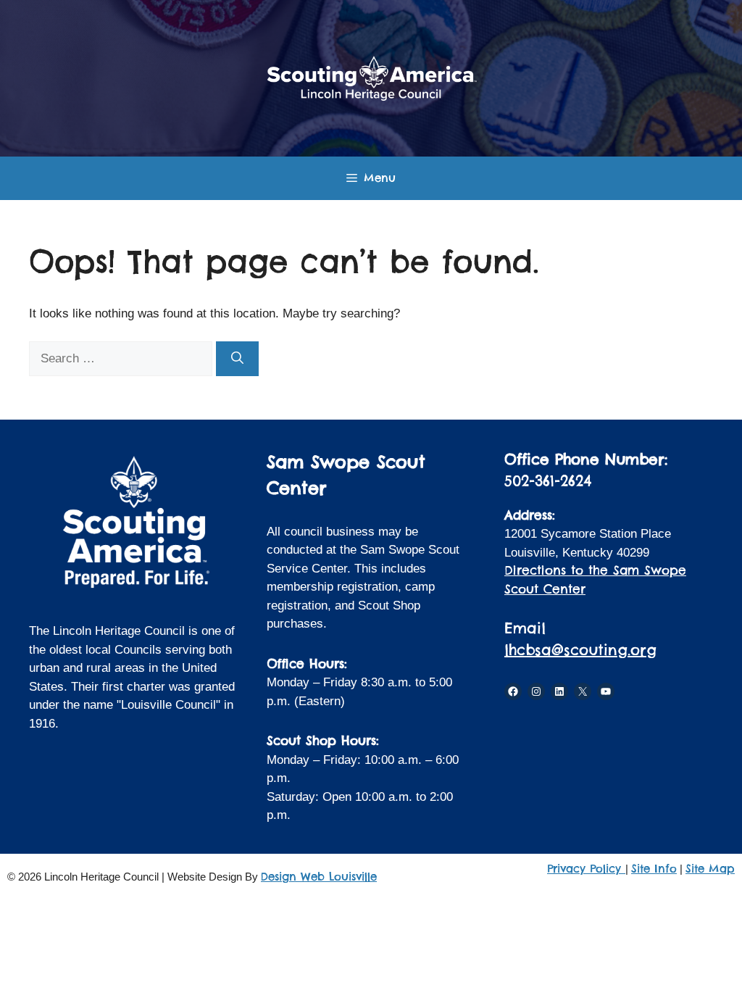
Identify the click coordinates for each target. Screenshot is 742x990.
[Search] (237, 358)
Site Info (654, 868)
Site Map (710, 868)
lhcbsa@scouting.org (580, 650)
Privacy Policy (586, 868)
